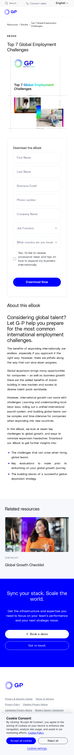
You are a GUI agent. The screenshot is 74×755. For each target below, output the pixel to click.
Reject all (53, 740)
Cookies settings (37, 748)
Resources (12, 24)
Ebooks (24, 24)
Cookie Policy (36, 732)
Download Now (37, 282)
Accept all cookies (21, 740)
